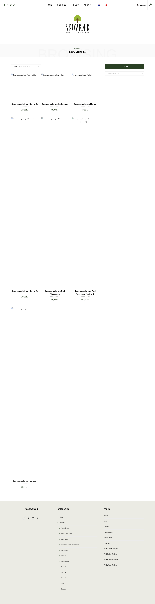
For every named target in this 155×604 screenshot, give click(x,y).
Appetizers (65, 528)
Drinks (63, 556)
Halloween (65, 561)
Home (49, 5)
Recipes (61, 5)
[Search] (138, 5)
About (106, 516)
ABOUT (87, 5)
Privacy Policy (108, 532)
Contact (106, 527)
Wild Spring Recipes (110, 554)
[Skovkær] (77, 24)
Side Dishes (65, 578)
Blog (76, 5)
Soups (63, 589)
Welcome (107, 543)
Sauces (63, 572)
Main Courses (66, 567)
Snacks (63, 583)
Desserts (64, 550)
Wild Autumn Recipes (111, 548)
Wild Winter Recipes (110, 565)
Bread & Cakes (66, 534)
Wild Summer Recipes (111, 559)
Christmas (64, 539)
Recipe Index (108, 538)
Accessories (24, 107)
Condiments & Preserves (70, 545)
